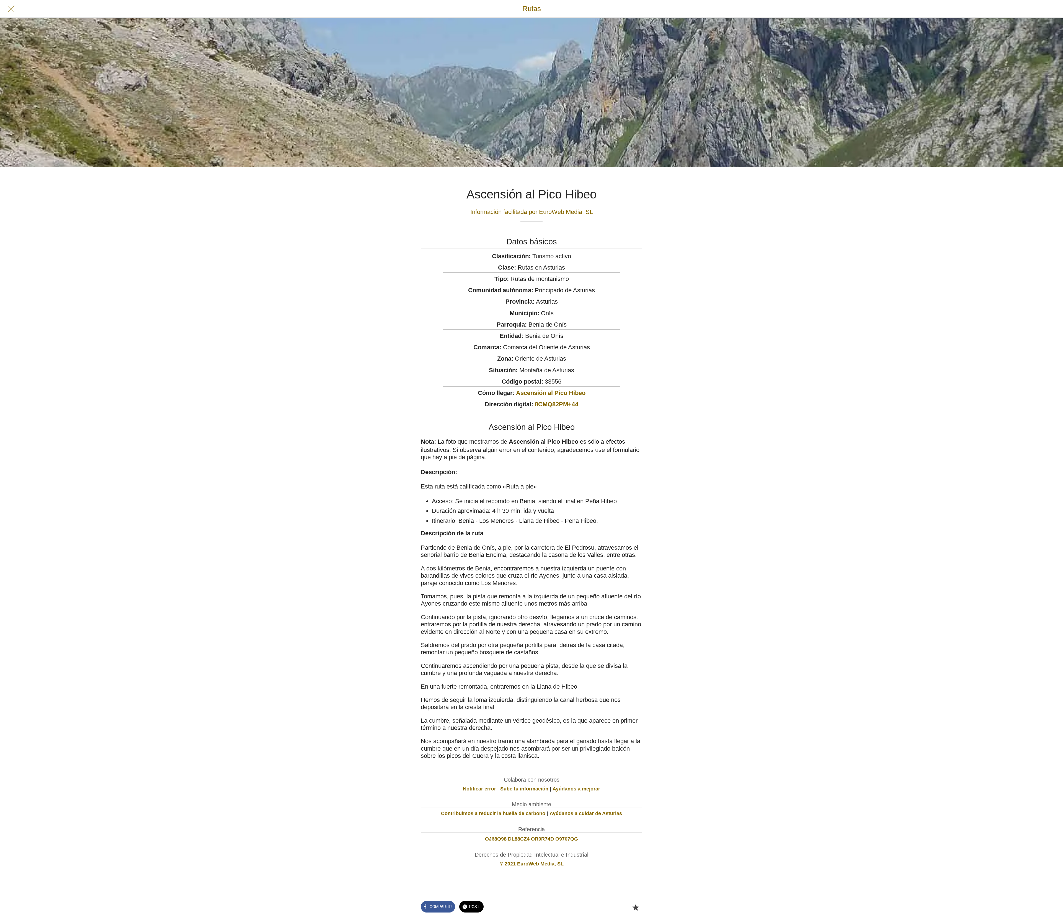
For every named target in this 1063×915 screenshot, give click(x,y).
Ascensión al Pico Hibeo (550, 392)
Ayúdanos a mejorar (576, 789)
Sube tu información (524, 789)
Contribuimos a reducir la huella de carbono (493, 813)
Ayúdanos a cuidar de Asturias (585, 813)
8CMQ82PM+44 (556, 404)
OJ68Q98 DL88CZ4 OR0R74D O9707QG (531, 839)
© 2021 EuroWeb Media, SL (532, 864)
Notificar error (479, 789)
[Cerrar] (11, 9)
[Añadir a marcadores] (635, 907)
